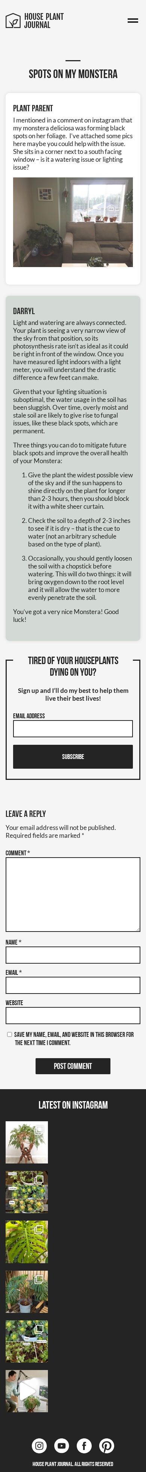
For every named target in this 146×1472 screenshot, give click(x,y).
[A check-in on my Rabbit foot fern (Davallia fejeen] (27, 1142)
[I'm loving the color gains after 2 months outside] (27, 1192)
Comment (18, 853)
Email (14, 973)
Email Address (29, 716)
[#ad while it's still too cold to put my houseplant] (27, 1391)
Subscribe (73, 757)
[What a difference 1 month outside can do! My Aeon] (27, 1341)
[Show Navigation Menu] (132, 21)
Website (14, 1003)
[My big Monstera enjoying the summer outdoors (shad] (27, 1292)
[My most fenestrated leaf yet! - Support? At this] (27, 1242)
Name (13, 943)
